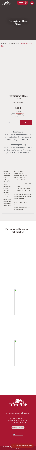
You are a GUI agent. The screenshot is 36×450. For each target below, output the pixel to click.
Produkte (12, 43)
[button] (22, 446)
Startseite (4, 43)
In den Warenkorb (26, 123)
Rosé (17, 43)
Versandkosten (19, 113)
